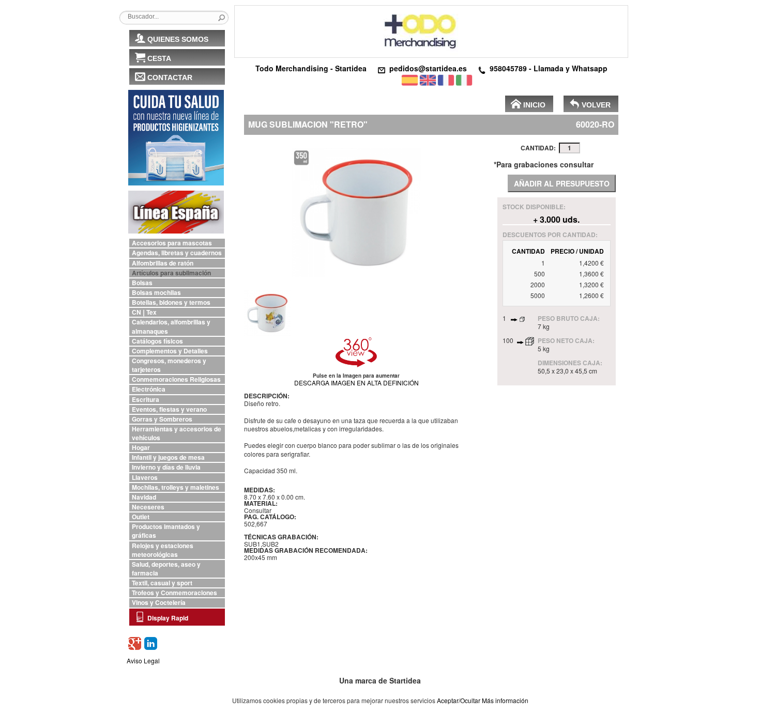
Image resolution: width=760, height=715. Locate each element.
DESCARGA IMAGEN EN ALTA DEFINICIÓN (356, 382)
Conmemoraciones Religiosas (176, 379)
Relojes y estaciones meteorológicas (162, 550)
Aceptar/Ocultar (458, 700)
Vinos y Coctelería (159, 602)
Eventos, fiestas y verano (169, 409)
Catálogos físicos (157, 341)
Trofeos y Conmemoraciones (174, 592)
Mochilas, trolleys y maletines (175, 487)
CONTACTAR (169, 77)
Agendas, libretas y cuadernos (177, 252)
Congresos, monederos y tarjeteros (169, 365)
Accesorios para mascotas (172, 243)
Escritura (145, 399)
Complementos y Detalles (170, 351)
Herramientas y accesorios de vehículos (176, 433)
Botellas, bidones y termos (171, 302)
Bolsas (142, 282)
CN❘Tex (144, 312)
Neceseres (148, 507)
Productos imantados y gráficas (166, 531)
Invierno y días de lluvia (166, 467)
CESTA (159, 58)
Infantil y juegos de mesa (168, 457)
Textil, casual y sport (162, 583)
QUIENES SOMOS (177, 39)
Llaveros (145, 477)
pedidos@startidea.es (428, 68)
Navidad (144, 497)
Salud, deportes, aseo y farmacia (166, 569)
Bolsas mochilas (156, 292)
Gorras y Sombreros (162, 419)
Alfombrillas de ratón (162, 263)
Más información (505, 700)
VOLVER (596, 105)
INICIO (534, 105)
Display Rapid (167, 618)
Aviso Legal (143, 660)
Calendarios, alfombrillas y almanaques (171, 326)
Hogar (141, 447)
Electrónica (148, 389)
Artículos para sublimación (171, 273)
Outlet (140, 516)
